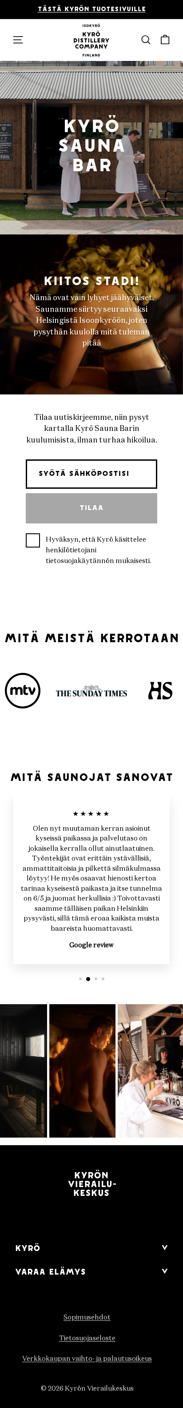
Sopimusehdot (87, 1317)
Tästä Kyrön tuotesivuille (92, 9)
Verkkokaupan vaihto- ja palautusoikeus (87, 1359)
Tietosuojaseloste (87, 1338)
